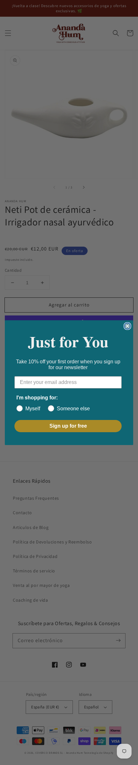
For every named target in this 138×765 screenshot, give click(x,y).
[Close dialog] (127, 326)
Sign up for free (68, 426)
